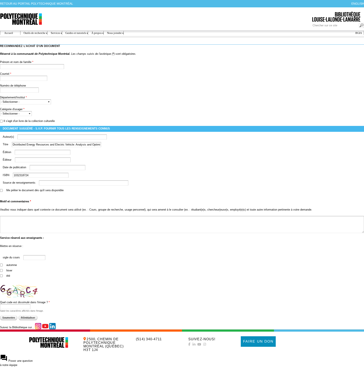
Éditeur (7, 159)
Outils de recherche (35, 33)
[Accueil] (48, 342)
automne (11, 265)
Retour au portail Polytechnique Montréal (36, 3)
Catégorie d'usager (12, 109)
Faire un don (258, 341)
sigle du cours (12, 257)
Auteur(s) (9, 136)
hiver (9, 270)
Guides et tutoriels (75, 33)
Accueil (8, 33)
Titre (6, 144)
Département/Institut (13, 97)
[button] (182, 360)
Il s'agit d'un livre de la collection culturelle (29, 121)
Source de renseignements (19, 182)
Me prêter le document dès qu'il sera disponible (35, 190)
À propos (96, 33)
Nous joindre (114, 33)
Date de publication (15, 167)
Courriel (5, 73)
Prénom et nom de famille (16, 62)
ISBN (6, 175)
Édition (7, 152)
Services (55, 33)
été (8, 275)
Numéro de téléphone (13, 85)
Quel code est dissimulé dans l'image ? (25, 302)
